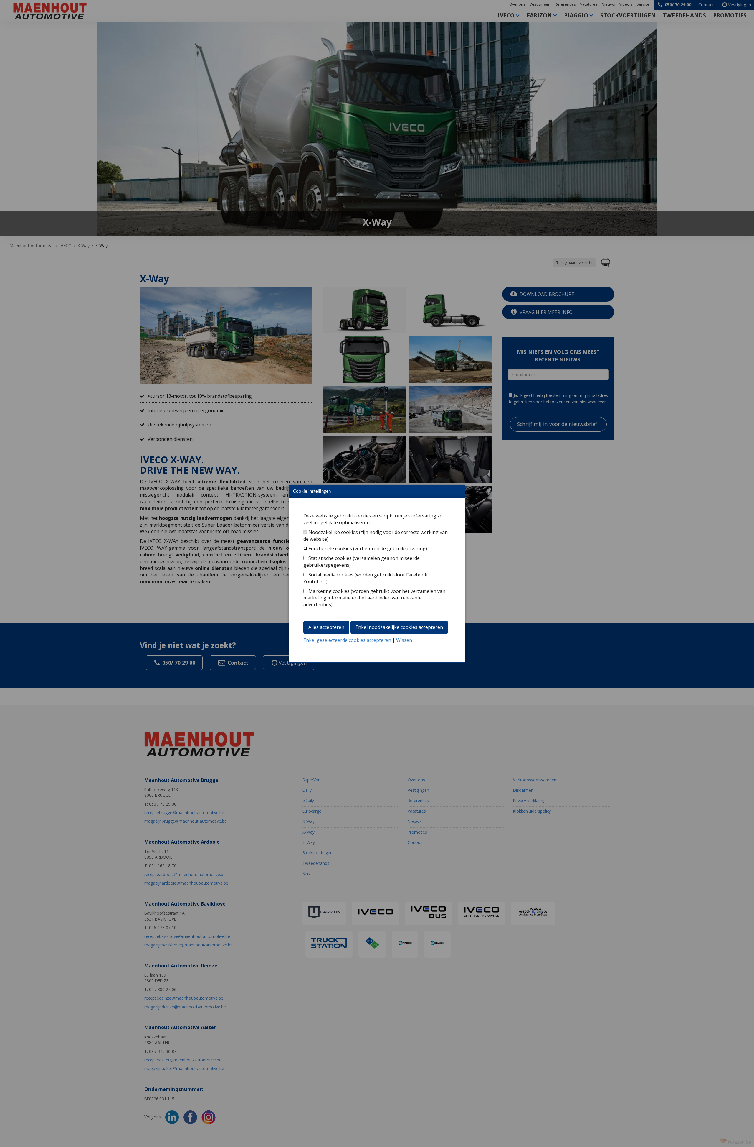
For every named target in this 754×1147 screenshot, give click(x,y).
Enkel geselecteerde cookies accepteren (347, 640)
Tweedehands (684, 15)
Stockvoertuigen (628, 15)
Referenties (565, 4)
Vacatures (589, 4)
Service (642, 4)
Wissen (404, 640)
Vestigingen (540, 4)
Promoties (730, 15)
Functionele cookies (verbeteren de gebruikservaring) (367, 548)
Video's (625, 4)
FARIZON (539, 15)
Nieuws (608, 4)
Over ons (517, 4)
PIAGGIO (576, 15)
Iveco (506, 15)
